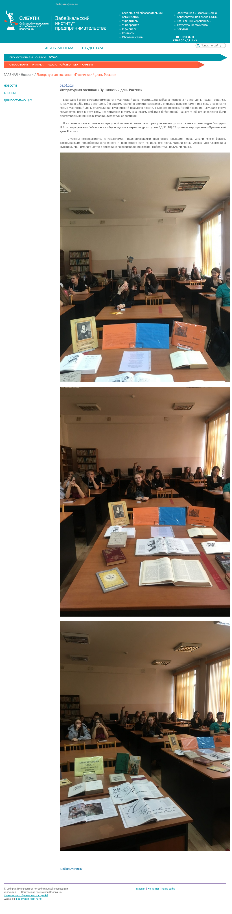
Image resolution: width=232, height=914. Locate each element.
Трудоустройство (58, 64)
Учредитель (130, 21)
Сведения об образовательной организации (142, 15)
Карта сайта (168, 889)
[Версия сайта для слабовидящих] (185, 40)
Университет (130, 25)
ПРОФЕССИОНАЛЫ (21, 57)
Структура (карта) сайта (192, 25)
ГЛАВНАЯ (11, 75)
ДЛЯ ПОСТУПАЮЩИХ (18, 100)
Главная (140, 889)
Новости (27, 75)
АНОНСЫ (10, 93)
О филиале (129, 29)
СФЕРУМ (40, 57)
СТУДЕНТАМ (92, 48)
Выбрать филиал (66, 4)
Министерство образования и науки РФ (26, 895)
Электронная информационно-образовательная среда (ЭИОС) (197, 15)
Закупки (182, 29)
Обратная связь (132, 37)
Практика (37, 64)
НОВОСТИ (10, 85)
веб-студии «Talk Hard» (29, 899)
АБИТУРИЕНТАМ (59, 48)
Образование (18, 64)
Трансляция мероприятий (194, 21)
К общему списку (71, 869)
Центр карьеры (83, 64)
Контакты (128, 33)
